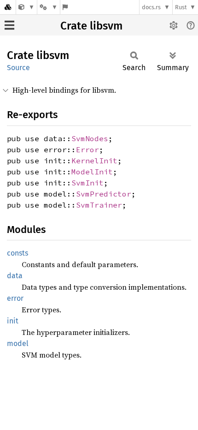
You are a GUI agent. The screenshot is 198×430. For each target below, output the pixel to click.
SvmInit (87, 182)
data (15, 275)
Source (18, 67)
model (18, 343)
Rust (181, 7)
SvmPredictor (103, 193)
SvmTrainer (99, 204)
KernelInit (94, 160)
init (12, 321)
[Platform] (48, 7)
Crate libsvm (91, 25)
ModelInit (92, 171)
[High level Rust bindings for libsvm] (26, 7)
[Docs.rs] (8, 7)
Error (87, 149)
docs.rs (151, 7)
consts (17, 253)
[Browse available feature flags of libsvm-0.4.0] (65, 7)
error (15, 298)
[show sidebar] (9, 25)
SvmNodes (89, 138)
